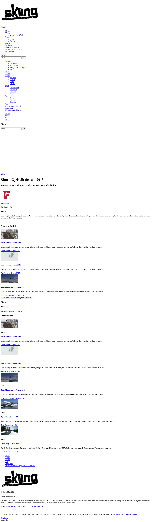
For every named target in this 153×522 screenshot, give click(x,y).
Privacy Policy (16, 507)
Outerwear (13, 63)
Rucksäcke (14, 66)
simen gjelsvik (15, 311)
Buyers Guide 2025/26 (13, 49)
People (12, 100)
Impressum (9, 108)
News (7, 31)
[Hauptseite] (21, 21)
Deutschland (14, 88)
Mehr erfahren (118, 514)
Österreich (13, 90)
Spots (7, 86)
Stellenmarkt (9, 51)
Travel (12, 98)
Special (8, 43)
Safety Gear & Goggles (18, 68)
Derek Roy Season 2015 (10, 443)
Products (8, 45)
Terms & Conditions (36, 507)
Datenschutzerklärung (13, 110)
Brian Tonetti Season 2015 (11, 243)
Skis (11, 70)
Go (24, 57)
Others (12, 84)
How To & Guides (12, 47)
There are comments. (17, 298)
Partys (12, 82)
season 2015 (5, 311)
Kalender (13, 39)
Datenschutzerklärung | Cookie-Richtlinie (20, 466)
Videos (7, 33)
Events (7, 37)
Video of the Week (16, 35)
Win (6, 104)
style (22, 311)
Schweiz (13, 92)
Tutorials (13, 102)
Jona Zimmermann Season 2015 (13, 287)
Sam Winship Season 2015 (11, 265)
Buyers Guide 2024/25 (13, 106)
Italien (12, 94)
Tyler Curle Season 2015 (10, 417)
